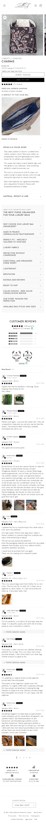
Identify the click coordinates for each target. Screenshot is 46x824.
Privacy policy (12, 816)
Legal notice (28, 819)
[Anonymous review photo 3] (31, 505)
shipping (10, 68)
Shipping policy (35, 816)
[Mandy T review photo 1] (7, 599)
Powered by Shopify (26, 812)
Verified (22, 363)
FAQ (35, 819)
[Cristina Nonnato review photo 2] (19, 399)
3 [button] (23, 758)
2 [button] (20, 758)
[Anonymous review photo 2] (19, 505)
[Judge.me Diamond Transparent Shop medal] (27, 355)
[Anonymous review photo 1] (7, 505)
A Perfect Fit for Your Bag (15, 95)
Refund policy (38, 812)
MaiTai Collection (14, 812)
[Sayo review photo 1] (7, 561)
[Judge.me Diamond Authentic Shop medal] (16, 355)
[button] (4, 5)
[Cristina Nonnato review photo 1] (7, 399)
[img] (7, 383)
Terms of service (24, 816)
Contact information (17, 819)
